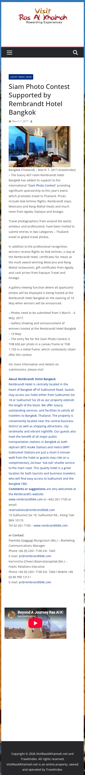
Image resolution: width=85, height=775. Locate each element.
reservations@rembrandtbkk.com (32, 510)
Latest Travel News (21, 76)
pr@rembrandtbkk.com (35, 556)
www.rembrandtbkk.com (26, 499)
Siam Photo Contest (41, 185)
